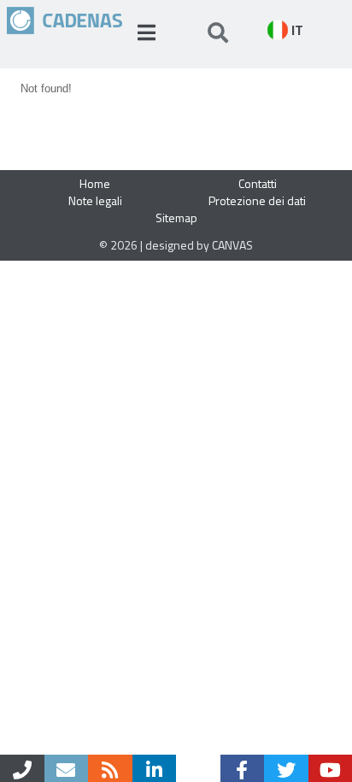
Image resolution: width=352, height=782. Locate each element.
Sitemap (176, 217)
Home (94, 183)
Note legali (95, 200)
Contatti (257, 183)
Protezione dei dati (257, 200)
